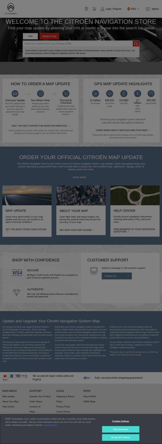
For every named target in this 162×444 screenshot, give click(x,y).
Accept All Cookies (120, 437)
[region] (81, 429)
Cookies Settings (120, 421)
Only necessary (120, 429)
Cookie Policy (51, 425)
